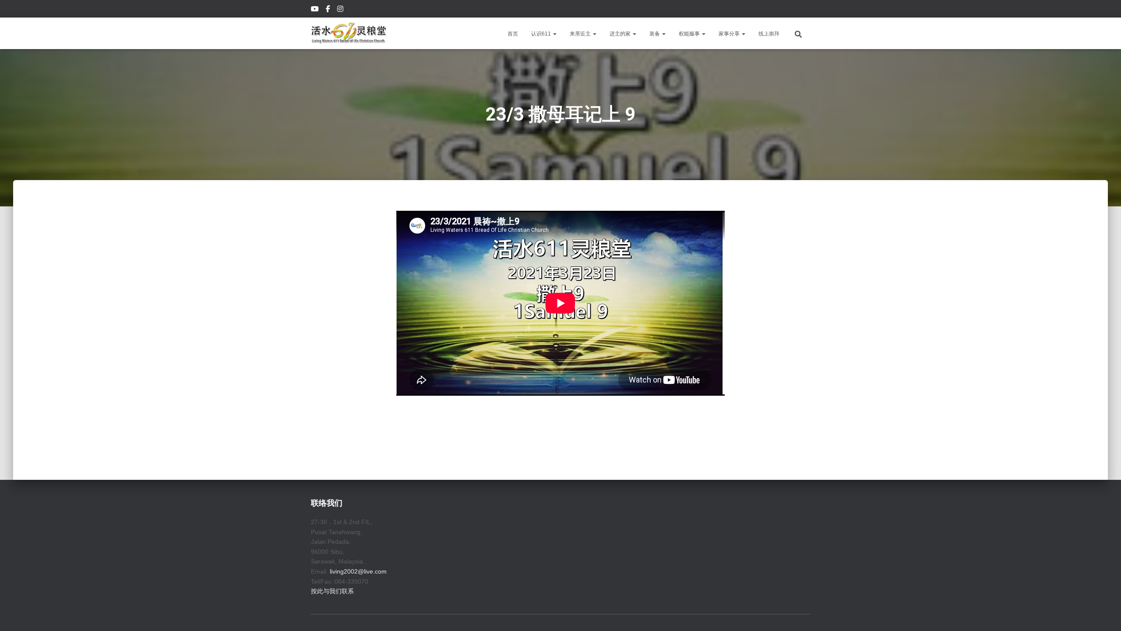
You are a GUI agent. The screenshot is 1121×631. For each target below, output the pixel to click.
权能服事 (690, 34)
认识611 (541, 34)
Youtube (315, 10)
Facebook (328, 10)
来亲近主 (581, 34)
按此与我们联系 (332, 591)
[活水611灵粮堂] (348, 33)
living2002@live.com (358, 571)
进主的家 (621, 34)
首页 (513, 34)
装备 (655, 34)
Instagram (341, 10)
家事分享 (730, 34)
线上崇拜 (768, 34)
